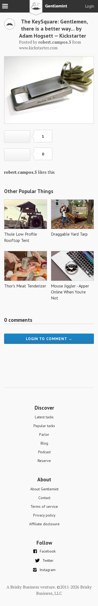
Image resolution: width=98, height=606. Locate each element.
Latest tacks (44, 417)
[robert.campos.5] (9, 28)
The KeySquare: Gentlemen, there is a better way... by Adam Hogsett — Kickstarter (53, 28)
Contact (44, 497)
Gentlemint (49, 10)
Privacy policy (44, 515)
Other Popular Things (28, 191)
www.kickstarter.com (38, 47)
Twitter (48, 560)
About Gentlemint (44, 489)
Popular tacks (44, 425)
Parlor (44, 434)
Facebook (48, 551)
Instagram (47, 570)
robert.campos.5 (20, 172)
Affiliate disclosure (44, 523)
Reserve (44, 460)
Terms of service (44, 506)
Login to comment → (49, 338)
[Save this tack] (17, 154)
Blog (44, 443)
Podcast (44, 451)
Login (89, 6)
